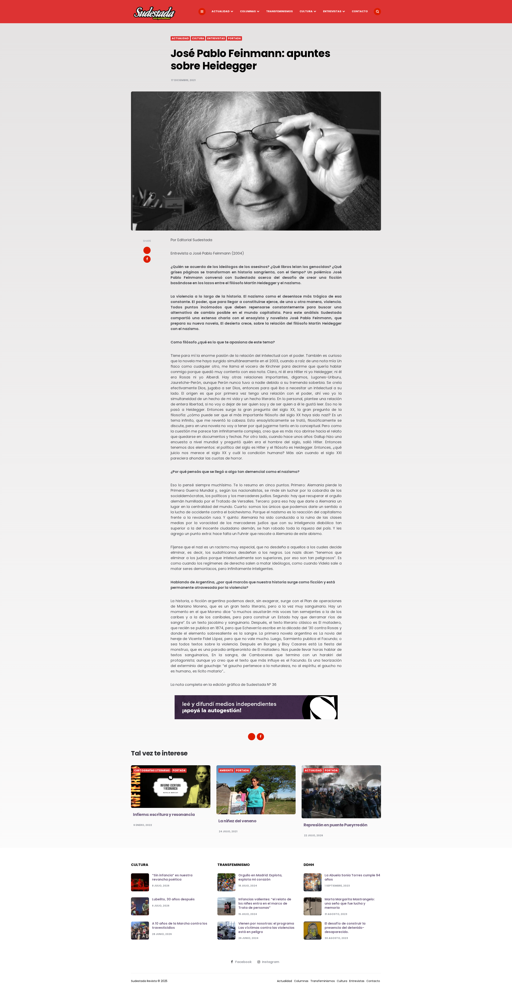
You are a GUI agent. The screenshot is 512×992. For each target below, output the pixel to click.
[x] (147, 250)
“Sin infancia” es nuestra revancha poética (172, 877)
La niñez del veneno (237, 821)
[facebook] (147, 259)
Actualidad (221, 11)
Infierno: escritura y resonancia (164, 814)
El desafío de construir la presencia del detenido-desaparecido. (345, 927)
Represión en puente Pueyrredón (335, 825)
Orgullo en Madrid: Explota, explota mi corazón (260, 877)
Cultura (306, 11)
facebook (243, 962)
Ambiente (226, 770)
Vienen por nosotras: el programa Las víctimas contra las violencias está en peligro (266, 927)
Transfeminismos (279, 11)
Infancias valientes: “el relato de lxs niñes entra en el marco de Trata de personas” (264, 903)
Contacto (360, 11)
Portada (234, 38)
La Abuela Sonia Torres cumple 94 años (352, 877)
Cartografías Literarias (152, 770)
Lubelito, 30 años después (173, 899)
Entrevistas (332, 11)
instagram (270, 962)
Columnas (248, 11)
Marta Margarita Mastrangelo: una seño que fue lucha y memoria (350, 903)
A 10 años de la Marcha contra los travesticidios (179, 925)
